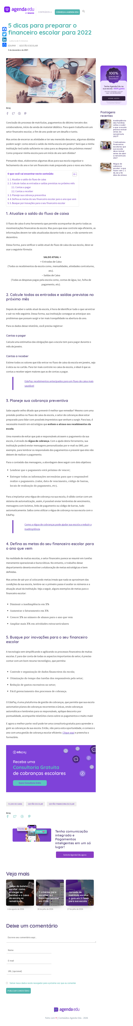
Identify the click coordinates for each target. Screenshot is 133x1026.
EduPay (12, 45)
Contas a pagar (23, 187)
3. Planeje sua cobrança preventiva (28, 195)
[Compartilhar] (4, 44)
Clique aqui (68, 732)
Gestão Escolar (35, 804)
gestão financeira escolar (61, 804)
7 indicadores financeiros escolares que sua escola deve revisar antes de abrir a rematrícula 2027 (119, 150)
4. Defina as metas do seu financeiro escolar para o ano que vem (43, 199)
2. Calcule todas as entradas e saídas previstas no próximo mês (42, 183)
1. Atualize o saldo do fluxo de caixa (28, 179)
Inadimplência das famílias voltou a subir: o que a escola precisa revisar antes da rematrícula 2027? (120, 128)
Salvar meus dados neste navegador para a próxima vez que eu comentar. (43, 983)
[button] (73, 174)
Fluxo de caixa (15, 804)
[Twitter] (4, 34)
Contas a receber (24, 191)
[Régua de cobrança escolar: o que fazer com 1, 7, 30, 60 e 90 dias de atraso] (105, 166)
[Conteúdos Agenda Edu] (19, 11)
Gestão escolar (28, 45)
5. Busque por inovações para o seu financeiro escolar (37, 203)
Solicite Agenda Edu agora (74, 854)
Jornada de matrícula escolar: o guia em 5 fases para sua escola (79, 897)
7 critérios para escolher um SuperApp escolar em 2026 (49, 897)
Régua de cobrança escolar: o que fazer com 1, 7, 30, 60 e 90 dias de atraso (120, 169)
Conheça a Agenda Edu (67, 12)
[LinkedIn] (4, 39)
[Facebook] (4, 29)
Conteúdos (44, 12)
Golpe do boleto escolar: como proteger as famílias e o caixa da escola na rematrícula (19, 894)
